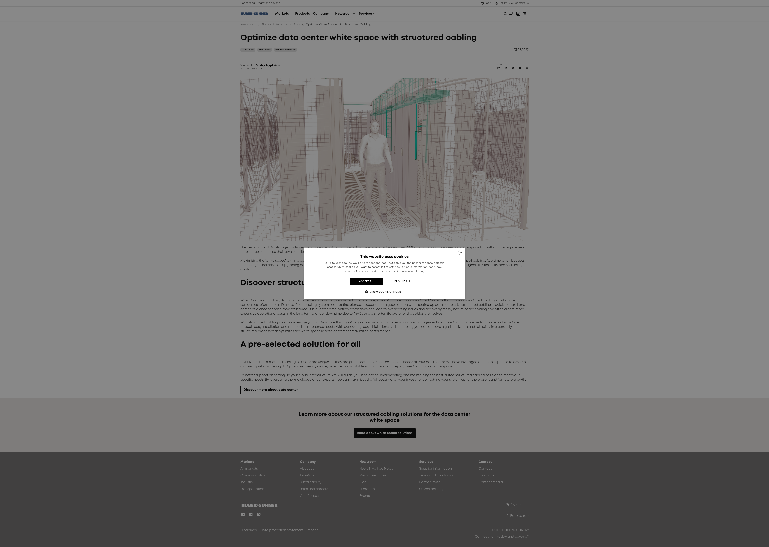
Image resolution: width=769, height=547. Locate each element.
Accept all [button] (366, 281)
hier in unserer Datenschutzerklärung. (400, 271)
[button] (384, 291)
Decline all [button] (402, 281)
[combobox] (460, 253)
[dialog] (384, 273)
